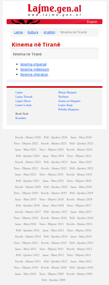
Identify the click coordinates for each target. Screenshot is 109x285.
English (92, 22)
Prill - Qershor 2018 (28, 205)
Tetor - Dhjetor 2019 (26, 193)
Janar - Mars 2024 (53, 156)
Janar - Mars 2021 (53, 180)
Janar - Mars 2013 (25, 249)
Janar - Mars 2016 (25, 224)
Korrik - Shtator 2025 (54, 143)
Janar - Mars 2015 (53, 230)
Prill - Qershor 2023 (55, 162)
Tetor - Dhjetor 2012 (51, 249)
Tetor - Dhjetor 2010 (26, 267)
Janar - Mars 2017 (81, 212)
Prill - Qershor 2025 (81, 143)
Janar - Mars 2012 (53, 255)
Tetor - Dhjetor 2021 (51, 174)
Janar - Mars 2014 (81, 236)
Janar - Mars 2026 (81, 137)
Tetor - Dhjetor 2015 (51, 224)
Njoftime (63, 96)
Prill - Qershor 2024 (28, 156)
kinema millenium (35, 69)
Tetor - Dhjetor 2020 (79, 180)
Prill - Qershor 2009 (53, 280)
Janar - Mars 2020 (81, 187)
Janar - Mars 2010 (25, 274)
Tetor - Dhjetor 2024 (51, 149)
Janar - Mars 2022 (25, 174)
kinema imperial (33, 64)
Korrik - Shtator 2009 (79, 274)
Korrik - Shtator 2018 (79, 199)
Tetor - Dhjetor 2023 (79, 156)
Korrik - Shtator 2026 (28, 137)
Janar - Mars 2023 (81, 162)
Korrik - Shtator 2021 (79, 174)
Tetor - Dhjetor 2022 (26, 168)
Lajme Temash (23, 96)
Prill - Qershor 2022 (81, 168)
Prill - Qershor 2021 (28, 180)
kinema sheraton (34, 74)
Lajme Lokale (23, 105)
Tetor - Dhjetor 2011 (79, 255)
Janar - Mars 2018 (53, 205)
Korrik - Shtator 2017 (28, 212)
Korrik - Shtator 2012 (79, 249)
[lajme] (54, 9)
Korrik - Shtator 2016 (54, 218)
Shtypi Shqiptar (67, 92)
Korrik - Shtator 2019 (54, 193)
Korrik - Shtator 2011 (28, 261)
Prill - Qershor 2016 (81, 218)
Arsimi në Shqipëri (69, 100)
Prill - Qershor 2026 (55, 137)
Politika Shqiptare (68, 109)
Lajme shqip (65, 105)
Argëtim (49, 32)
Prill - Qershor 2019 (81, 193)
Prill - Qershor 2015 (28, 230)
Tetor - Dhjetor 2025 (26, 143)
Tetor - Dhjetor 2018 (51, 199)
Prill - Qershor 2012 (28, 255)
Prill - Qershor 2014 (55, 236)
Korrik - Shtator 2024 (79, 149)
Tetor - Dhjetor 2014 (79, 230)
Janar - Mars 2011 (81, 261)
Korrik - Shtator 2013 (54, 243)
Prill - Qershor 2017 (55, 212)
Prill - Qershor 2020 (55, 187)
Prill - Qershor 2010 (81, 267)
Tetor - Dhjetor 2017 (79, 205)
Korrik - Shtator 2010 (54, 267)
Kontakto (20, 117)
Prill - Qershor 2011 (55, 261)
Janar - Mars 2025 (25, 149)
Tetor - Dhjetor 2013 (26, 243)
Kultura (33, 32)
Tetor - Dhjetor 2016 (26, 218)
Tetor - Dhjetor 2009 (51, 274)
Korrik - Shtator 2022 (54, 168)
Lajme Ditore (23, 100)
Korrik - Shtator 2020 (28, 187)
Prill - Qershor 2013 (81, 243)
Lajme (18, 32)
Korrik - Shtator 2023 (28, 162)
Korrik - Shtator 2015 (79, 224)
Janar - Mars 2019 (25, 199)
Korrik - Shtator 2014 (28, 236)
